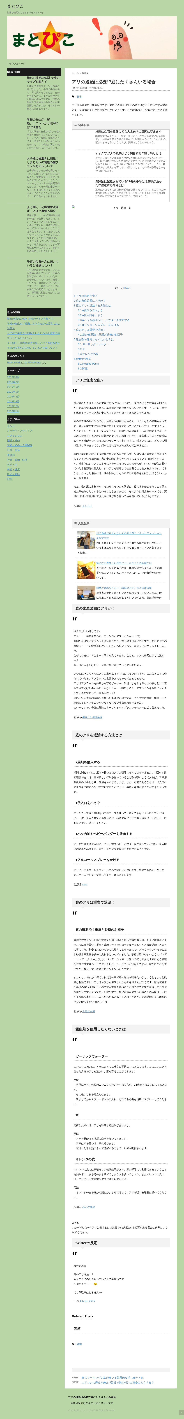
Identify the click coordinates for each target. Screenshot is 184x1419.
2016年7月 (13, 382)
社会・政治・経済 (17, 459)
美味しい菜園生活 (92, 717)
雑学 (79, 96)
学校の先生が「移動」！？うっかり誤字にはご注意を (43, 123)
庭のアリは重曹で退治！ (90, 329)
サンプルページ (17, 63)
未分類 (11, 454)
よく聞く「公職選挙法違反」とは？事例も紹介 (33, 342)
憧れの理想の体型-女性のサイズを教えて (30, 318)
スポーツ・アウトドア (19, 430)
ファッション (14, 435)
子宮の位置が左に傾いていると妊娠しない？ (32, 347)
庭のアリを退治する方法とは (92, 305)
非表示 (126, 288)
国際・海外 (13, 440)
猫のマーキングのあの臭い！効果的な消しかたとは (113, 1377)
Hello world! (13, 362)
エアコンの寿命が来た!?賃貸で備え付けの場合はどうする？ (118, 1382)
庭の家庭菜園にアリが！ (90, 300)
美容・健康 (13, 469)
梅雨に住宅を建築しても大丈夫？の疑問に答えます (128, 131)
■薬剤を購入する (90, 310)
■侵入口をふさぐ (90, 315)
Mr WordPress (32, 362)
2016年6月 (13, 386)
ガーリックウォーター (93, 344)
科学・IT (12, 464)
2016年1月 (13, 411)
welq (84, 884)
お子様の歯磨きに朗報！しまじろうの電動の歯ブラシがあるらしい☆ (43, 162)
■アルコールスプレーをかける (98, 324)
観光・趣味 (13, 474)
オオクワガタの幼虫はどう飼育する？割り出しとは (128, 153)
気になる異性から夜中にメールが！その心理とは (124, 563)
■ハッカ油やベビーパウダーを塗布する (104, 320)
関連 (83, 368)
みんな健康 (88, 1207)
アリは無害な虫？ (86, 295)
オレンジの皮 (88, 353)
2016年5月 (13, 391)
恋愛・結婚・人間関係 (19, 445)
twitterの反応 (82, 358)
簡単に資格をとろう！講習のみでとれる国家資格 (124, 588)
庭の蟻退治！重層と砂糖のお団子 (100, 334)
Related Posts (88, 363)
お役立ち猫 (88, 1011)
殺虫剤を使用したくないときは (94, 339)
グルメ (11, 425)
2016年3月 (13, 401)
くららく (87, 505)
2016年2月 (13, 406)
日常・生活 (13, 450)
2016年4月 (13, 396)
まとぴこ (15, 6)
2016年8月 (13, 377)
